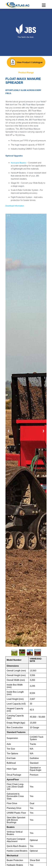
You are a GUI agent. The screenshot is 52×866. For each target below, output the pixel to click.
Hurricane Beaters (18, 163)
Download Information (14, 206)
